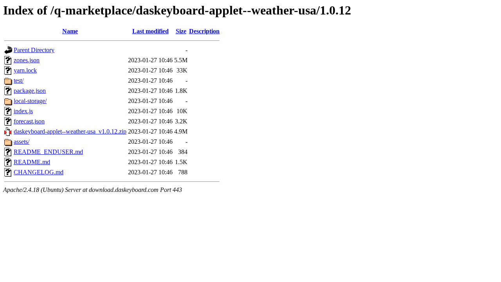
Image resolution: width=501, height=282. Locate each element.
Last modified (150, 31)
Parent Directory (34, 50)
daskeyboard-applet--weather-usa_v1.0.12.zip (70, 131)
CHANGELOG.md (38, 172)
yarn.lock (25, 70)
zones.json (27, 60)
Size (181, 31)
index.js (23, 111)
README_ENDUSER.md (48, 151)
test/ (18, 80)
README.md (32, 162)
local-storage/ (30, 101)
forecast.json (29, 121)
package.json (30, 90)
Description (204, 31)
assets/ (21, 141)
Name (70, 31)
